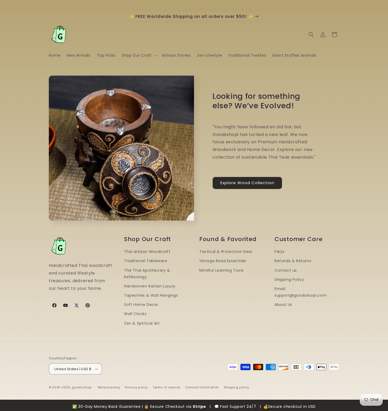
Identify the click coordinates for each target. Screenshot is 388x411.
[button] (139, 55)
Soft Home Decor (141, 304)
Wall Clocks (135, 314)
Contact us (286, 270)
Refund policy (109, 387)
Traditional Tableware (145, 260)
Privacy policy (136, 387)
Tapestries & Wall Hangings (151, 295)
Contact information (202, 387)
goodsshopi (82, 387)
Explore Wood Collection (247, 182)
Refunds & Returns (293, 260)
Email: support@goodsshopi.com (301, 292)
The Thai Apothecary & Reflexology (147, 274)
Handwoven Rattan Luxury (150, 286)
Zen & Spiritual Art (142, 323)
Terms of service (166, 387)
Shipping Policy (289, 279)
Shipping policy (236, 387)
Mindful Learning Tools (221, 270)
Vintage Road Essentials (222, 260)
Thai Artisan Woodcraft (147, 251)
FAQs (279, 251)
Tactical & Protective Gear (226, 251)
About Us (283, 304)
